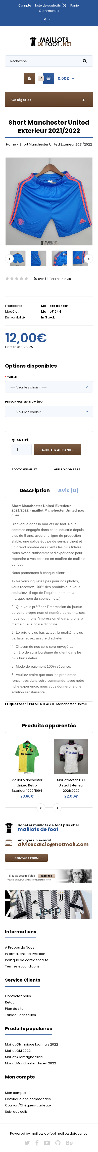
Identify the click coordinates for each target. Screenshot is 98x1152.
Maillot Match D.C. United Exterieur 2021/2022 (71, 785)
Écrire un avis (60, 278)
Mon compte (15, 1092)
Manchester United (71, 704)
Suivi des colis (16, 1111)
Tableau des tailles (20, 1015)
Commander (49, 11)
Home (11, 144)
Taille (12, 377)
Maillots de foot (55, 305)
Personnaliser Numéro (23, 402)
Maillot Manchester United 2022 (30, 1063)
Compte (24, 5)
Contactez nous (18, 996)
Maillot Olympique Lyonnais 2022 (31, 1044)
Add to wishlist (24, 469)
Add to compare (67, 469)
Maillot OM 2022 (18, 1050)
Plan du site (14, 1008)
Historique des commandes (28, 1099)
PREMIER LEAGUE (42, 704)
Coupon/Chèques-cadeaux (28, 1105)
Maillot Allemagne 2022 (24, 1057)
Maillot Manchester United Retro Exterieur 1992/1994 (27, 785)
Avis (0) (68, 490)
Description (35, 490)
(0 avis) (40, 278)
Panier (75, 5)
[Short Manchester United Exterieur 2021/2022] (49, 201)
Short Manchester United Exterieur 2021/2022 (55, 144)
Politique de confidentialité (26, 960)
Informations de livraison (25, 953)
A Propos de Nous (19, 947)
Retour (10, 1002)
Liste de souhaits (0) (50, 5)
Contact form (26, 858)
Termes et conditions (22, 966)
